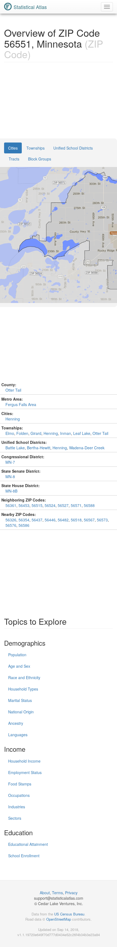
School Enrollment (23, 855)
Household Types (23, 689)
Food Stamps (19, 784)
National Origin (21, 711)
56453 (24, 505)
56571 (76, 505)
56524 (50, 505)
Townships (35, 148)
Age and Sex (19, 666)
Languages (17, 734)
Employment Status (25, 772)
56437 (37, 519)
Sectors (14, 818)
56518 (76, 519)
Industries (16, 806)
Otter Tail (13, 390)
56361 (10, 505)
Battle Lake (15, 447)
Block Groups (39, 159)
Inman (65, 433)
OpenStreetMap (58, 919)
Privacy (71, 892)
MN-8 (10, 476)
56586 (24, 525)
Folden (22, 433)
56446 (50, 519)
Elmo (9, 433)
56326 (10, 519)
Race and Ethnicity (24, 677)
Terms (57, 892)
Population (17, 654)
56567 (89, 519)
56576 (10, 525)
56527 (63, 505)
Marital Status (20, 700)
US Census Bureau (69, 914)
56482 (63, 519)
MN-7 (10, 462)
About (45, 892)
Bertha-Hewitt (38, 447)
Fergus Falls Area (20, 404)
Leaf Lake (81, 433)
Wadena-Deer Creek (86, 447)
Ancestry (15, 723)
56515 (37, 505)
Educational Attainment (28, 844)
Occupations (19, 795)
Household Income (24, 761)
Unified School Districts (73, 148)
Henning (12, 419)
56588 (89, 505)
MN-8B (11, 491)
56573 (102, 519)
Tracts (14, 159)
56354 (24, 519)
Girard (35, 433)
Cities (13, 148)
